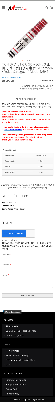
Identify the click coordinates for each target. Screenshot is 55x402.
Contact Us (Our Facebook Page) (21, 330)
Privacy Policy (12, 393)
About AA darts (13, 326)
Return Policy (12, 389)
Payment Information (16, 380)
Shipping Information (16, 384)
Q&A (8, 364)
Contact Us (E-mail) (15, 335)
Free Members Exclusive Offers (20, 360)
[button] (23, 61)
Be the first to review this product (13, 77)
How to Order (12, 350)
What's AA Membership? (17, 355)
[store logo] (18, 8)
